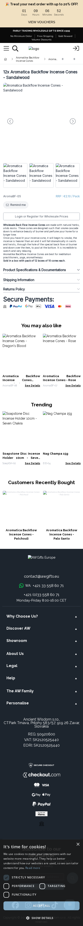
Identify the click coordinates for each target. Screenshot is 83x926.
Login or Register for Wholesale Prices (41, 216)
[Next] (74, 59)
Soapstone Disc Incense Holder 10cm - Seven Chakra (21, 458)
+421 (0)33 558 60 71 (41, 594)
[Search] (15, 48)
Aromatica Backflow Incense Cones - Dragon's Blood (21, 380)
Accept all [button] (41, 906)
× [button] (78, 844)
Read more (32, 868)
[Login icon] (76, 48)
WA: (44, 585)
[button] (41, 918)
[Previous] (63, 59)
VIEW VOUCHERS (41, 22)
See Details (32, 385)
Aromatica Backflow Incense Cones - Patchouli (21, 534)
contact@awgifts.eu (41, 576)
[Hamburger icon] (6, 48)
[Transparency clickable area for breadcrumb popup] (30, 59)
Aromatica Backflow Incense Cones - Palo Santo (61, 534)
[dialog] (41, 882)
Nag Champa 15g (55, 453)
